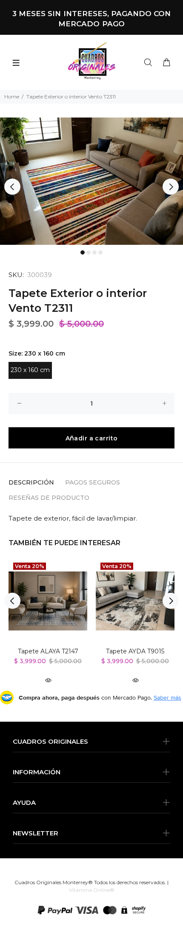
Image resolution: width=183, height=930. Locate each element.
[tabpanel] (91, 181)
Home (11, 96)
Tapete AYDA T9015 (135, 651)
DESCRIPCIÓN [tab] (31, 482)
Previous (12, 187)
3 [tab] (94, 252)
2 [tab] (88, 252)
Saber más (167, 697)
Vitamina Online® (91, 890)
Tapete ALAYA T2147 (48, 651)
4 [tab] (100, 252)
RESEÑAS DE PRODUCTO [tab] (49, 497)
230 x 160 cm (30, 370)
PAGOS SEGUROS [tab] (92, 482)
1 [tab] (82, 252)
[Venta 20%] (48, 600)
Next (171, 187)
